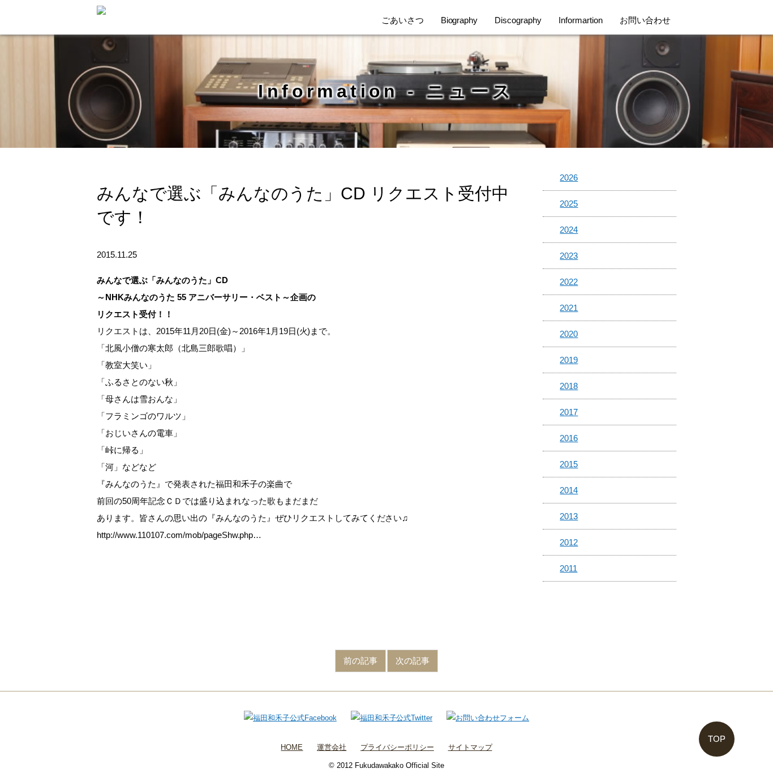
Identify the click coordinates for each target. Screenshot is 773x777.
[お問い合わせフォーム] (487, 718)
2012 (569, 542)
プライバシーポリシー (397, 747)
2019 (569, 360)
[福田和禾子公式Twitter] (392, 718)
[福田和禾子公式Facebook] (290, 718)
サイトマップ (470, 747)
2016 (569, 438)
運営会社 (331, 747)
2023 (569, 256)
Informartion (581, 20)
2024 (569, 229)
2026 (569, 177)
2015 (569, 464)
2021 (569, 308)
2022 (569, 282)
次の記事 (413, 660)
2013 (569, 516)
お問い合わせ (645, 20)
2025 (569, 203)
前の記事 (360, 660)
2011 (568, 568)
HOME (292, 747)
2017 (569, 412)
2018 (569, 386)
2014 (569, 490)
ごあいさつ (402, 20)
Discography (518, 20)
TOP (716, 739)
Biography (459, 20)
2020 (569, 334)
